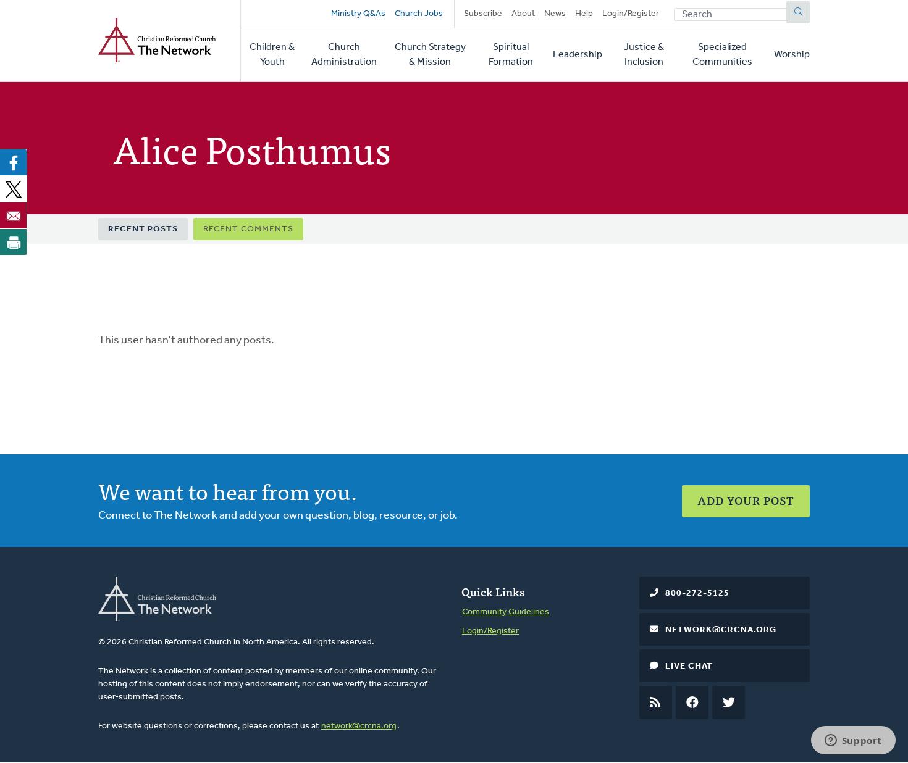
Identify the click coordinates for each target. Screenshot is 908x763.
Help (584, 14)
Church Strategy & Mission (430, 55)
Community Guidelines (505, 612)
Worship (792, 55)
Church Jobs (419, 14)
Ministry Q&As (358, 14)
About (523, 14)
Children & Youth (272, 55)
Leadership (577, 55)
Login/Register (630, 14)
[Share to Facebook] (13, 162)
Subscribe (483, 14)
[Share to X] (13, 188)
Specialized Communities (722, 55)
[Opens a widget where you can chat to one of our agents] (853, 741)
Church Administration (344, 55)
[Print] (13, 242)
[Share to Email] (13, 215)
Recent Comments (248, 229)
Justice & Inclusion (644, 55)
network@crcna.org (359, 726)
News (555, 14)
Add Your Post (745, 500)
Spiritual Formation (511, 55)
